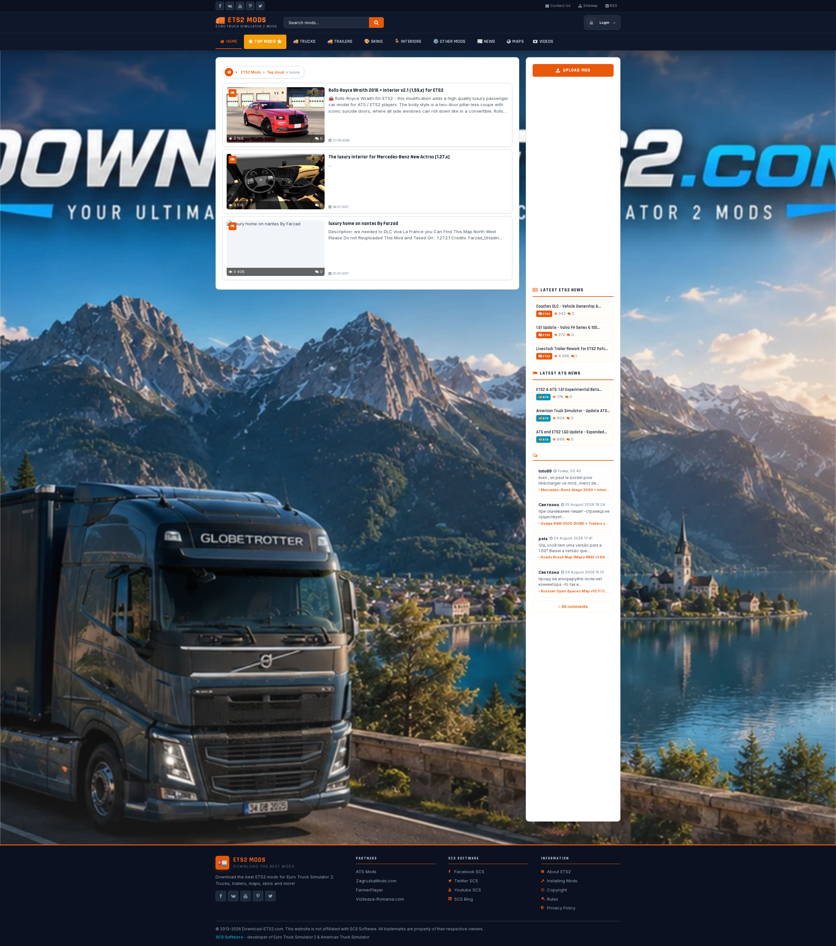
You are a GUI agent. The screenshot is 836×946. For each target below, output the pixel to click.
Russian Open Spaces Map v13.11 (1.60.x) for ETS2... (575, 591)
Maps (518, 41)
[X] (260, 6)
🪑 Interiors (408, 41)
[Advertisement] (573, 179)
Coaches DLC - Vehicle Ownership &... (568, 306)
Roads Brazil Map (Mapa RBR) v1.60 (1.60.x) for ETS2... (575, 557)
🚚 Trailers (340, 41)
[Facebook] (220, 6)
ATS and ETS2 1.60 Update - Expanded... (571, 432)
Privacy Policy (561, 907)
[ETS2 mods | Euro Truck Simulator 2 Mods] (229, 72)
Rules (552, 899)
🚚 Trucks (304, 41)
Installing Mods (562, 880)
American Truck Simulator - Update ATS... (573, 410)
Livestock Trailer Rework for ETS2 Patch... (573, 348)
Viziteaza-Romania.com (380, 899)
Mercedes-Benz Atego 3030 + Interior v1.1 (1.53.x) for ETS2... (575, 490)
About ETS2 (559, 871)
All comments (574, 606)
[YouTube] (240, 6)
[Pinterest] (250, 6)
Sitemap (590, 5)
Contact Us (560, 5)
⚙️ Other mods (449, 41)
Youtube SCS (467, 889)
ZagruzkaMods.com (376, 880)
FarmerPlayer (369, 889)
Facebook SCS (469, 871)
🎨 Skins (373, 41)
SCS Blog (463, 899)
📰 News (486, 41)
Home (231, 41)
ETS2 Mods (251, 72)
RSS (613, 5)
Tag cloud (275, 72)
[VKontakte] (230, 6)
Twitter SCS (466, 880)
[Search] (376, 22)
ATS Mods (366, 871)
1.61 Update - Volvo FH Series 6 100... (568, 327)
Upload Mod (576, 70)
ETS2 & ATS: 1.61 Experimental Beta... (569, 389)
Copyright (557, 889)
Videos (546, 41)
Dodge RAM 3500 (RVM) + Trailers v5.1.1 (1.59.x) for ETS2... (575, 523)
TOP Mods (265, 41)
